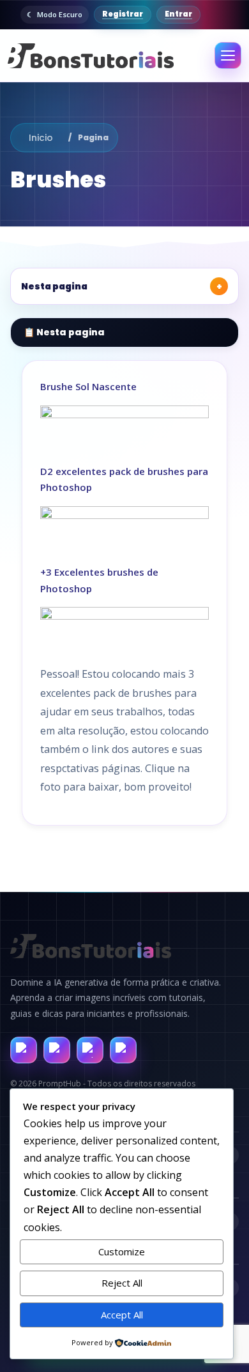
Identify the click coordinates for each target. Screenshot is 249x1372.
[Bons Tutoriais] (90, 55)
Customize (121, 1251)
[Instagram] (56, 1050)
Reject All (122, 1282)
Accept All (122, 1314)
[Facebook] (23, 1050)
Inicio (41, 137)
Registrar (122, 14)
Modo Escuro (59, 14)
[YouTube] (123, 1050)
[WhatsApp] (90, 1050)
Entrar (178, 14)
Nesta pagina (121, 286)
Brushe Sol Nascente (88, 386)
